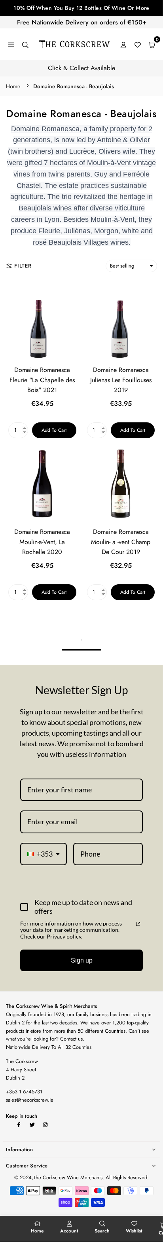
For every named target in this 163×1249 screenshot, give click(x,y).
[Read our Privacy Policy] (138, 924)
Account (69, 1230)
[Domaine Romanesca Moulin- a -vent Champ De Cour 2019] (121, 484)
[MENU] (11, 44)
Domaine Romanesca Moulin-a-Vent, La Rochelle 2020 (42, 541)
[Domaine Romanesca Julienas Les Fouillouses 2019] (121, 321)
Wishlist (134, 1230)
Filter (23, 266)
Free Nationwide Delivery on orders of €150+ (81, 22)
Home (13, 86)
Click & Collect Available (81, 67)
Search (102, 1230)
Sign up (82, 960)
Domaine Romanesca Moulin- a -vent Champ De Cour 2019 (120, 541)
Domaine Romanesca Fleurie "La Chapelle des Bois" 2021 (42, 379)
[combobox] (43, 854)
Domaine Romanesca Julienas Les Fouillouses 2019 (121, 379)
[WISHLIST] (138, 44)
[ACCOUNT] (123, 44)
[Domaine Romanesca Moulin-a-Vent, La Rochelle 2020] (42, 484)
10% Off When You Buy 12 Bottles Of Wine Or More (81, 8)
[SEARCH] (25, 44)
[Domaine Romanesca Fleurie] (42, 321)
